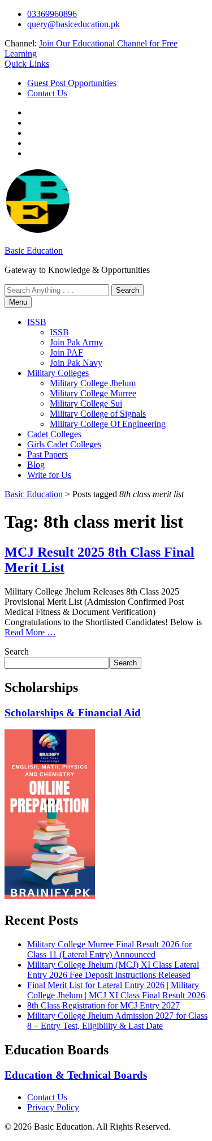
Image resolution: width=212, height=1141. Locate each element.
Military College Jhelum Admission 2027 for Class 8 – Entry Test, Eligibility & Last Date (117, 1021)
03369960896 (52, 14)
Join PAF (66, 352)
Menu (18, 302)
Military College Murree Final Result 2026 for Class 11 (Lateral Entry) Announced (109, 949)
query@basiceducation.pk (73, 24)
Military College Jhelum (93, 383)
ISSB (36, 322)
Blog (36, 464)
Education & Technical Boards (76, 1075)
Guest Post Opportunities (71, 83)
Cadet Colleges (54, 434)
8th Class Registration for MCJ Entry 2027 (103, 1005)
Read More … (30, 632)
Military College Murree (93, 393)
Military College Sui (86, 403)
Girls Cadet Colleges (64, 444)
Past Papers (47, 454)
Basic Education (34, 250)
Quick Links (27, 64)
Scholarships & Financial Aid (73, 713)
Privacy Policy (53, 1107)
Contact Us (47, 93)
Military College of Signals (98, 413)
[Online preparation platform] (50, 896)
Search (17, 651)
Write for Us (49, 475)
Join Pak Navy (76, 362)
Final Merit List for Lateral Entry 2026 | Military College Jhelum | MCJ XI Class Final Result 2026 (116, 990)
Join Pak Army (76, 342)
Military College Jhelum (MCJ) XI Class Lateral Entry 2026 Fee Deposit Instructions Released (113, 970)
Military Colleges (58, 373)
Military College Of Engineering (108, 424)
